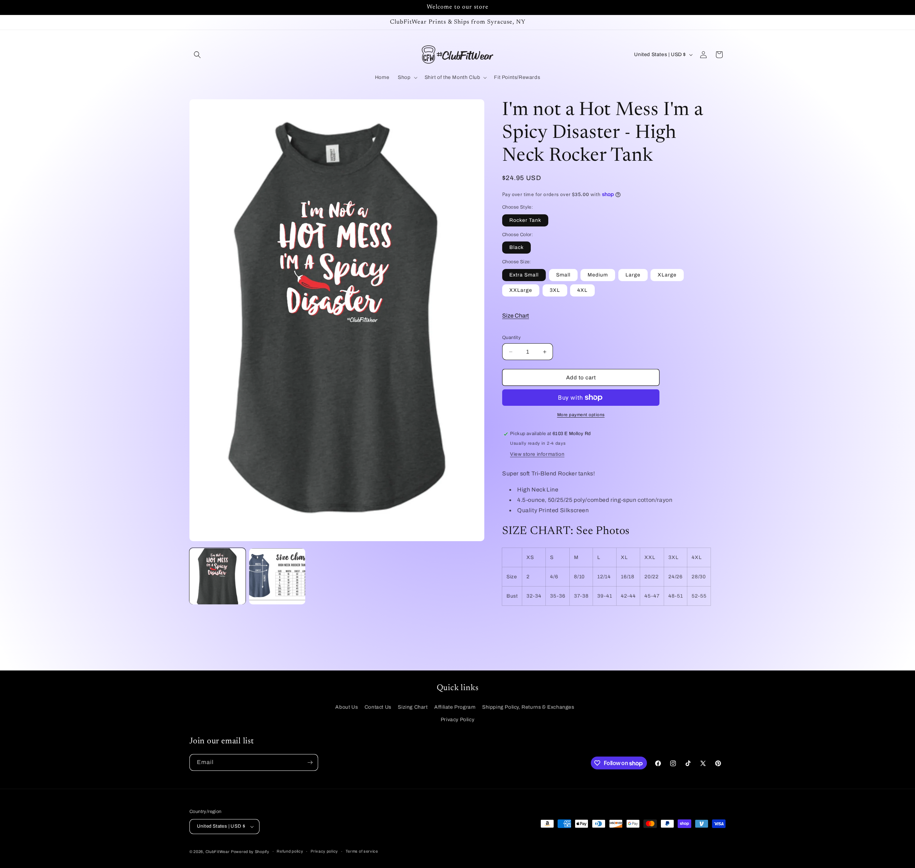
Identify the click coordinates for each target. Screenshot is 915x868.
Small (563, 275)
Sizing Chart (412, 707)
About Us (346, 707)
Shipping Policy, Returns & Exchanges (528, 707)
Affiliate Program (454, 707)
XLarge (667, 275)
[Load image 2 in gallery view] (277, 576)
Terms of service (362, 851)
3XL (555, 290)
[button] (197, 55)
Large (632, 275)
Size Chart (515, 316)
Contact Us (378, 707)
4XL (582, 290)
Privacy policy (324, 851)
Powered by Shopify (250, 851)
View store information (537, 454)
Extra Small (524, 275)
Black (516, 247)
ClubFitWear (218, 851)
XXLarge (520, 290)
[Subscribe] (310, 762)
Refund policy (290, 851)
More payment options (581, 414)
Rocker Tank (525, 220)
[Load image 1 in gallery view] (217, 576)
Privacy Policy (457, 719)
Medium (598, 275)
